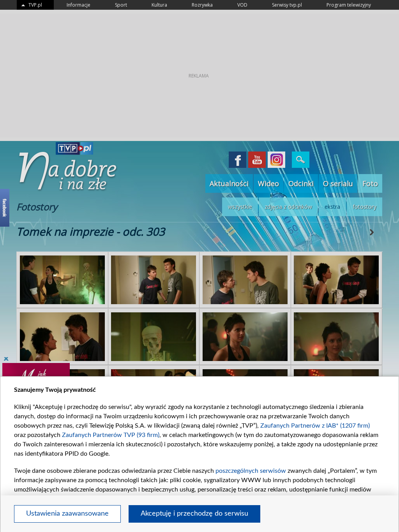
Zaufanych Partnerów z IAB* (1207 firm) (315, 426)
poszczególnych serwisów (250, 471)
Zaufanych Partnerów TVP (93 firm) (110, 435)
